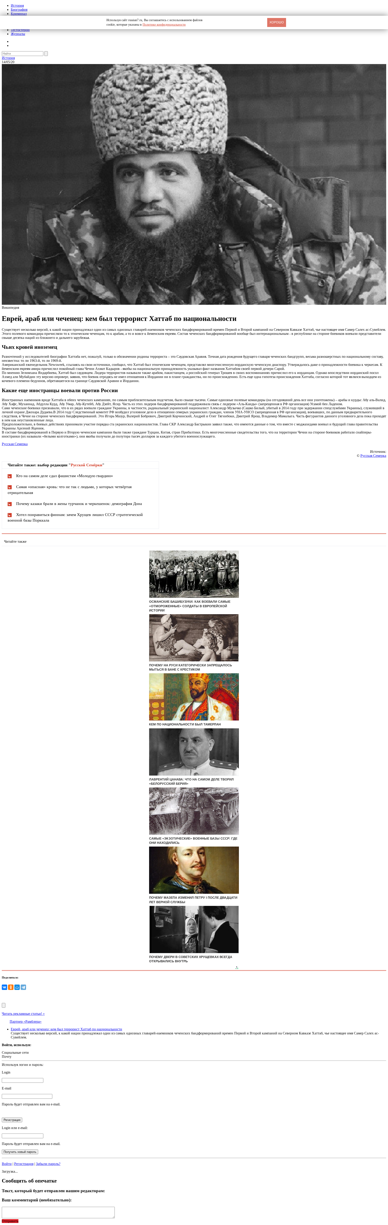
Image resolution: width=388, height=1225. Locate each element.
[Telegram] (23, 987)
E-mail (6, 1088)
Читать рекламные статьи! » (23, 1014)
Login (6, 1072)
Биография (19, 9)
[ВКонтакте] (4, 987)
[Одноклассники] (10, 987)
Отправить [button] (10, 1221)
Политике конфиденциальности (164, 24)
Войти (7, 1164)
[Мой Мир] (17, 987)
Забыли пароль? (48, 1164)
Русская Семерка (15, 444)
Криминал (19, 14)
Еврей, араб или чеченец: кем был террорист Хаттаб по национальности (66, 1029)
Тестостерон (20, 30)
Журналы (18, 34)
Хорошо (276, 22)
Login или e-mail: (15, 1128)
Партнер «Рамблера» (26, 1021)
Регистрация (23, 1164)
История (17, 5)
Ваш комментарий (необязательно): (37, 1200)
